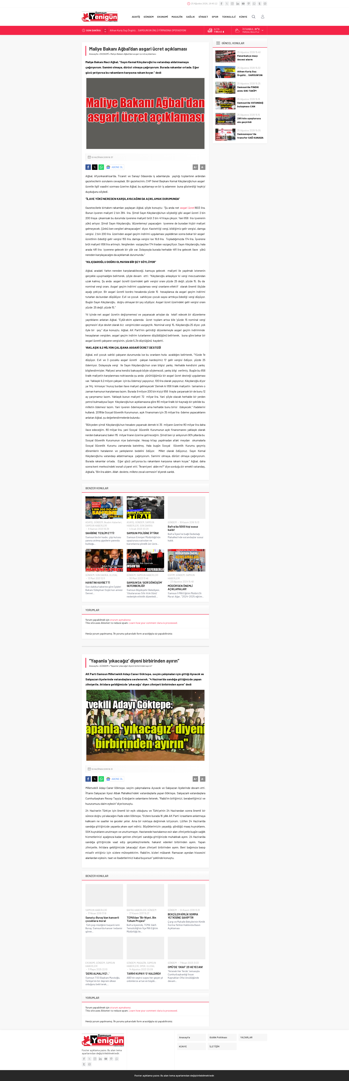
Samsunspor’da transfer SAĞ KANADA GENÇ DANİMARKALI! (250, 137)
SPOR (142, 966)
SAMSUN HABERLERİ (96, 525)
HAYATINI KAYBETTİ (97, 582)
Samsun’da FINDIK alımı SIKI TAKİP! (129, 30)
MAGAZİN (141, 962)
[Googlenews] (265, 3)
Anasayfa (93, 54)
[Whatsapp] (254, 3)
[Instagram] (232, 3)
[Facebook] (221, 3)
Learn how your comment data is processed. (153, 622)
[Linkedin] (238, 3)
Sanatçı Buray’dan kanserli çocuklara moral (102, 919)
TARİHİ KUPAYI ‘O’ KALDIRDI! (144, 973)
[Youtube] (243, 3)
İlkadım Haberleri (112, 522)
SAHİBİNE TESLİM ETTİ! (100, 533)
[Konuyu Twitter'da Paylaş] (94, 167)
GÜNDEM (98, 522)
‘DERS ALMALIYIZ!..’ (97, 973)
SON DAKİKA (146, 525)
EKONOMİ (104, 54)
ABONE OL (117, 167)
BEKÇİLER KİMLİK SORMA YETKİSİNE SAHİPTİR (183, 916)
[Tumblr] (259, 3)
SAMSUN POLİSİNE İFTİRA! (143, 533)
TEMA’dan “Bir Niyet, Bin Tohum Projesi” (141, 919)
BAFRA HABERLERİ (136, 910)
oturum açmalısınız (120, 619)
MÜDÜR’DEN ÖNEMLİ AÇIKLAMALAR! (180, 587)
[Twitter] (227, 3)
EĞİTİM (171, 575)
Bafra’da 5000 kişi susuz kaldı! (183, 528)
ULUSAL (113, 575)
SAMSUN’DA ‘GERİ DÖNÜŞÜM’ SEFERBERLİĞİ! (144, 584)
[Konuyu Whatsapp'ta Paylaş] (101, 167)
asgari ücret (187, 207)
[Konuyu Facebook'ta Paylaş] (88, 167)
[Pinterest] (248, 3)
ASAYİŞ (89, 522)
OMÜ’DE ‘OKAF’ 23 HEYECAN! (185, 967)
